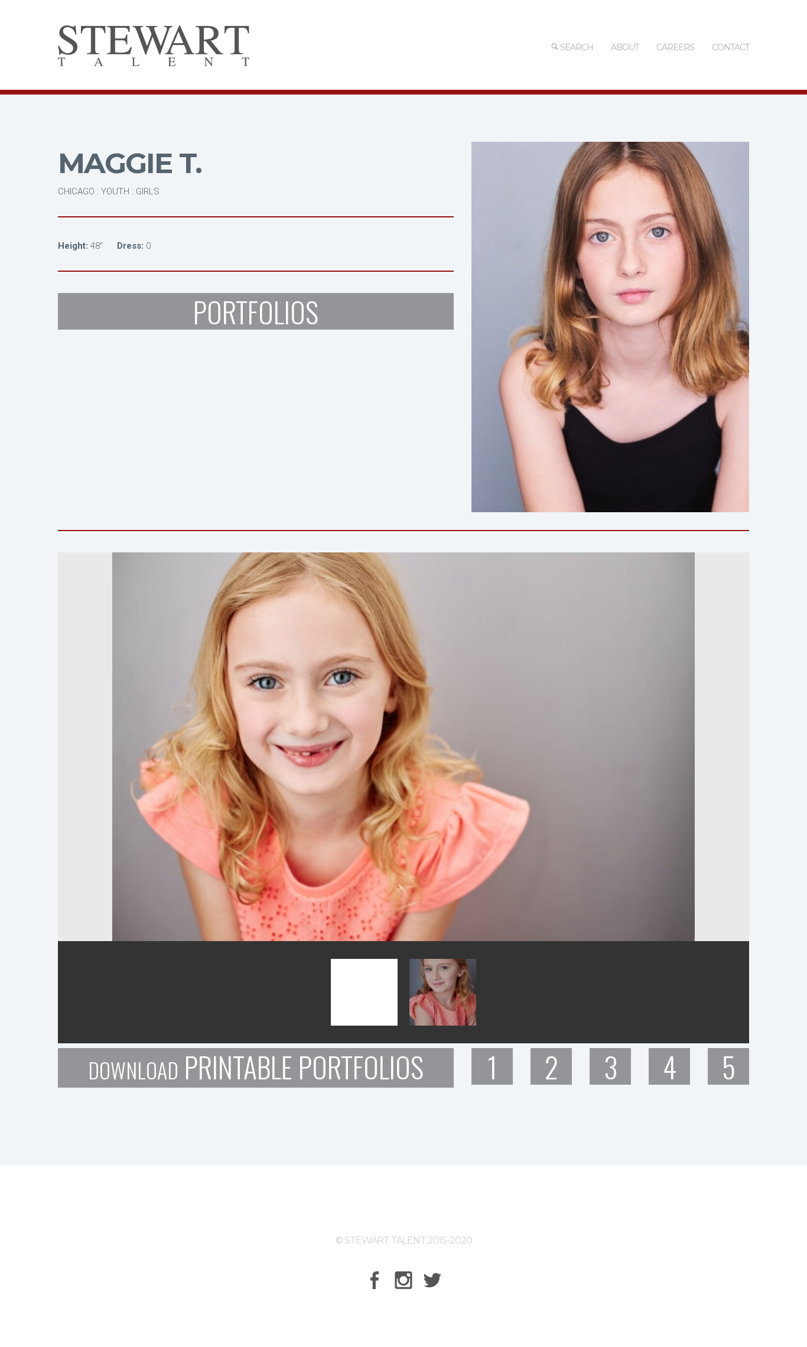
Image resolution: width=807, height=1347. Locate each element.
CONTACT (730, 47)
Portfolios (255, 311)
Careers (675, 47)
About (625, 47)
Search (575, 47)
